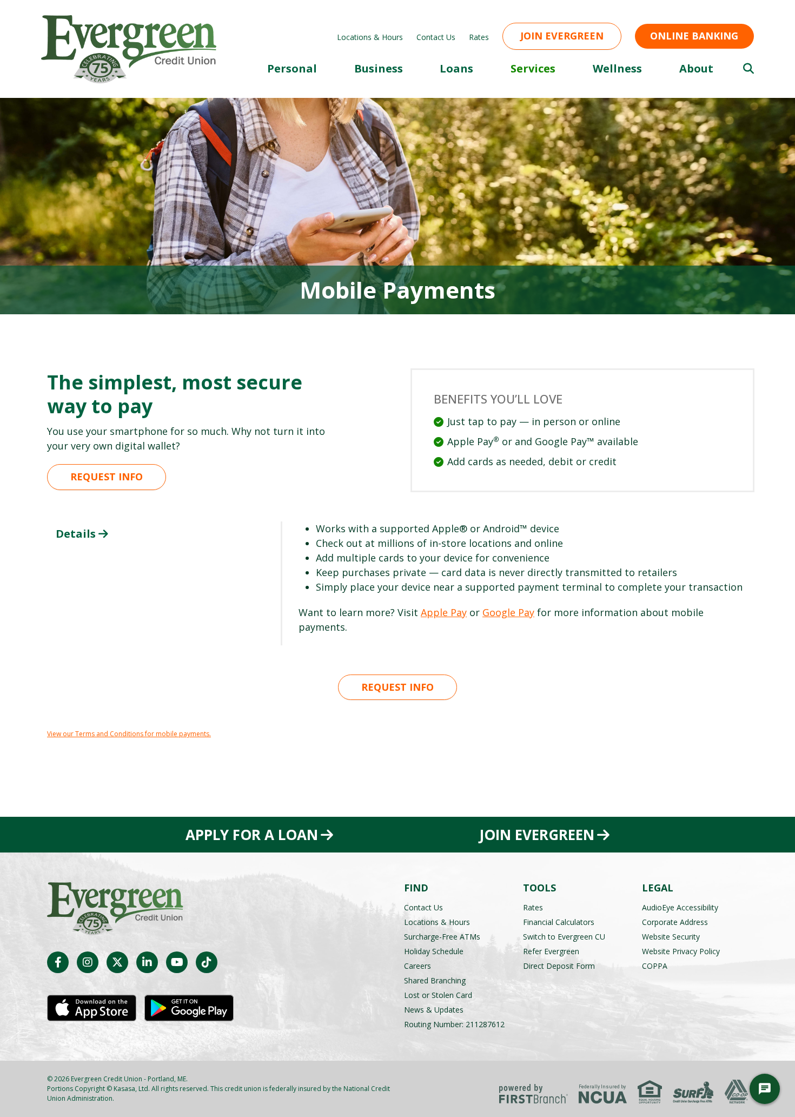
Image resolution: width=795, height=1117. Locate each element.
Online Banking (694, 35)
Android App (189, 1008)
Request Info (106, 476)
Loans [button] (456, 68)
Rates (479, 37)
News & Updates (433, 1009)
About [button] (696, 68)
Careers (417, 966)
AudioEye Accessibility (680, 907)
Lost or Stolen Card (438, 995)
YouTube (177, 962)
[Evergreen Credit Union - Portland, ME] (128, 48)
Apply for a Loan (252, 835)
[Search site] (748, 68)
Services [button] (533, 68)
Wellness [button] (617, 68)
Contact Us (435, 37)
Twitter (117, 962)
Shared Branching (435, 980)
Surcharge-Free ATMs (442, 936)
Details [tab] (76, 533)
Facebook (58, 962)
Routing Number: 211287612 (454, 1024)
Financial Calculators (558, 922)
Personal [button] (292, 68)
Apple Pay (444, 612)
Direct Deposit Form (559, 966)
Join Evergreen (562, 35)
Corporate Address (675, 922)
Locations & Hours (370, 37)
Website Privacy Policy (681, 951)
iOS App (91, 1008)
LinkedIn (147, 962)
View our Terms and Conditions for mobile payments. (129, 733)
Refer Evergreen (551, 951)
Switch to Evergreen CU (564, 936)
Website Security (671, 936)
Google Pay (508, 612)
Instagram (87, 962)
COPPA (654, 966)
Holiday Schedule (433, 951)
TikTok (206, 962)
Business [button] (378, 68)
